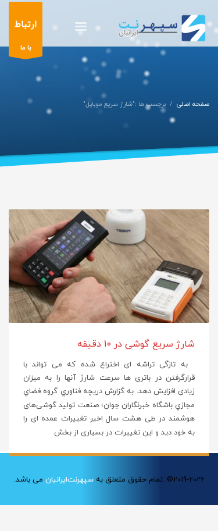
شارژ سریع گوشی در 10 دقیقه (136, 344)
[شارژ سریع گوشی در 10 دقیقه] (109, 266)
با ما (26, 35)
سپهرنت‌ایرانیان (69, 480)
